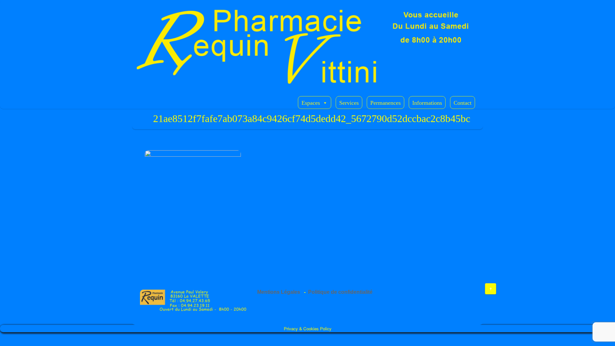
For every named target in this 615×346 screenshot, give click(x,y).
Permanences (385, 103)
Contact (463, 103)
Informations (427, 103)
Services (349, 103)
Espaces (310, 103)
